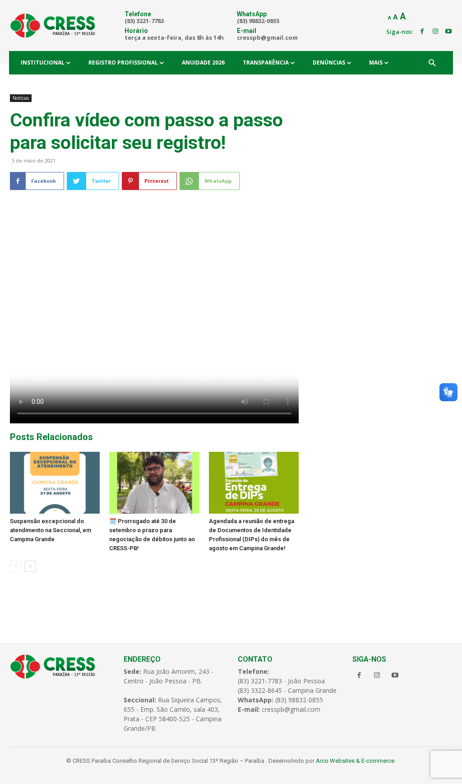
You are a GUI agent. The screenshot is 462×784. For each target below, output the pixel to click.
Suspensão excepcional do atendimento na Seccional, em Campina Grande (50, 530)
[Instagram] (435, 31)
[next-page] (30, 566)
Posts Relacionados (51, 436)
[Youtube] (448, 31)
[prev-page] (15, 566)
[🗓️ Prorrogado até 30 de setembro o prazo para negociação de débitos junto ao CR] (154, 483)
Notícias (21, 98)
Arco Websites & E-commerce (355, 760)
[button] (432, 64)
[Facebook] (421, 31)
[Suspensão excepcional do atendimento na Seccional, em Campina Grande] (55, 483)
